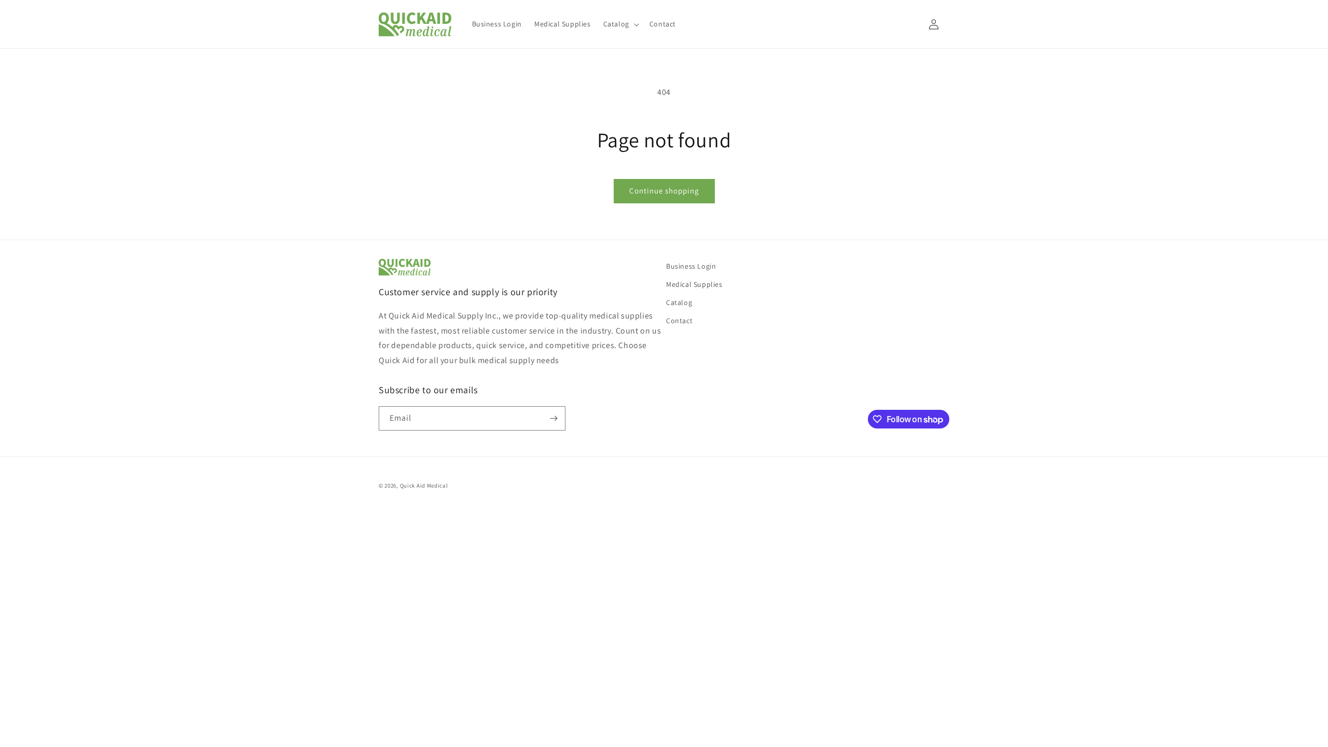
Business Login (691, 266)
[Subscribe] (553, 418)
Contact (679, 320)
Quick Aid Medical (424, 485)
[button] (620, 24)
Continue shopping (664, 191)
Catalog (679, 302)
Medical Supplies (694, 284)
